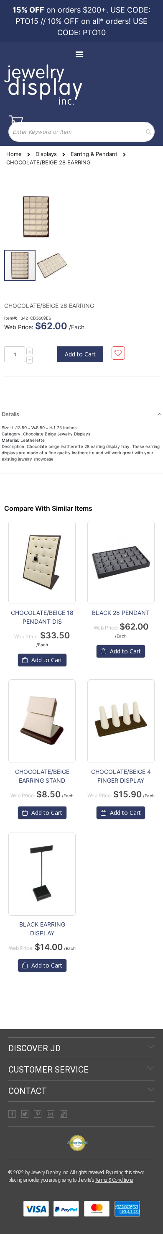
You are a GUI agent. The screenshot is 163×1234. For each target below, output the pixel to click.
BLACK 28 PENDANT (121, 612)
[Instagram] (50, 1114)
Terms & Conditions (114, 1180)
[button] (52, 265)
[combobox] (81, 132)
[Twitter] (25, 1114)
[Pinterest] (37, 1114)
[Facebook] (12, 1114)
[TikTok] (63, 1114)
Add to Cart (46, 660)
